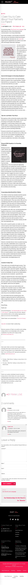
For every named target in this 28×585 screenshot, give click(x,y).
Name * (2, 463)
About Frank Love (19, 530)
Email (2, 468)
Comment (3, 448)
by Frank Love (17, 26)
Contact (17, 536)
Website (3, 473)
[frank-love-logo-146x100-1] (14, 512)
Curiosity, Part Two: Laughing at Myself (5, 547)
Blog (4, 13)
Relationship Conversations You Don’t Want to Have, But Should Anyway (21, 549)
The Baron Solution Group (17, 566)
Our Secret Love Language (17, 29)
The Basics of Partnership (20, 546)
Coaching (17, 532)
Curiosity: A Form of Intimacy (7, 551)
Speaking (17, 534)
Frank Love (10, 426)
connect (20, 39)
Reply (10, 421)
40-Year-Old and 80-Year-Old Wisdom (6, 555)
